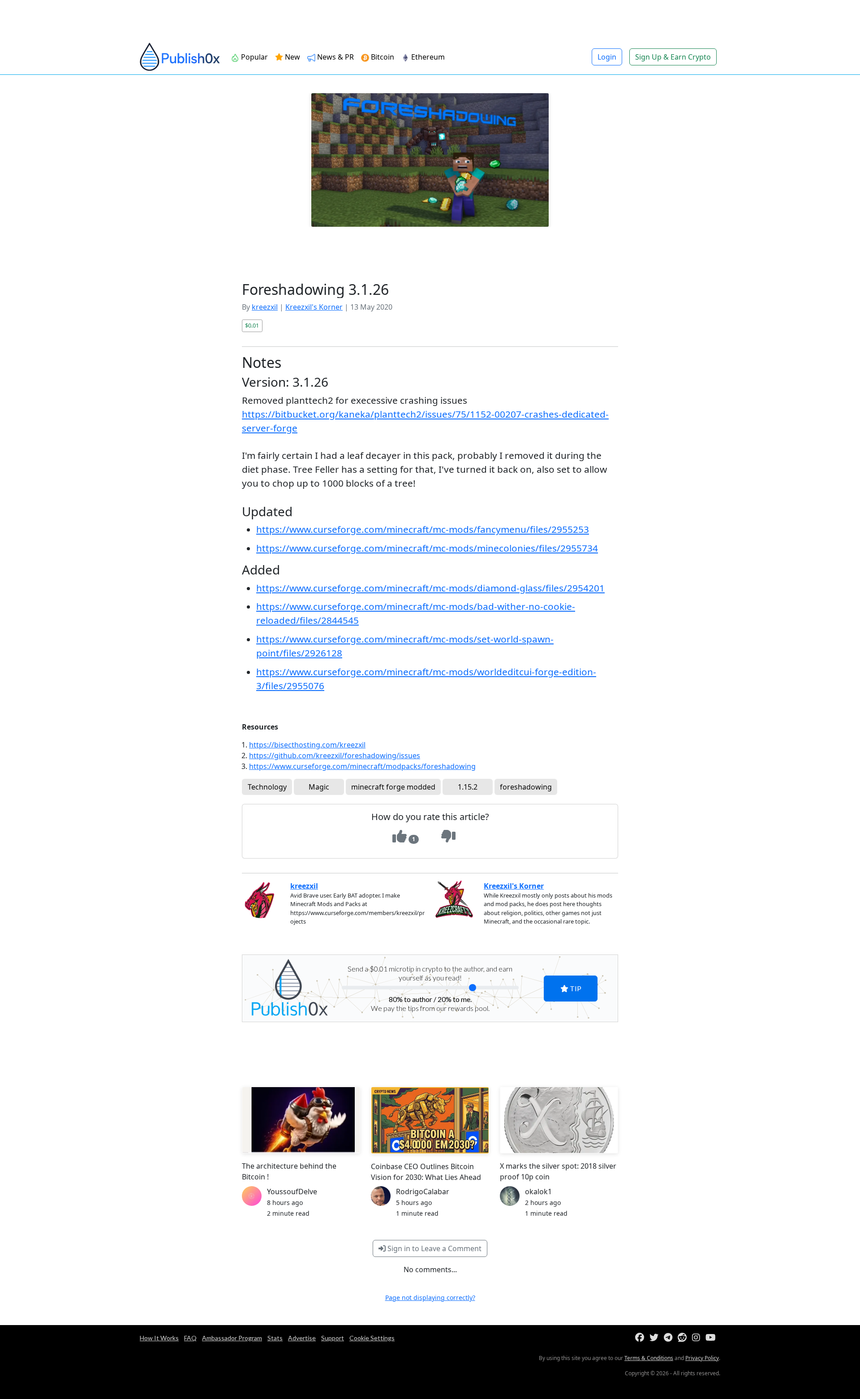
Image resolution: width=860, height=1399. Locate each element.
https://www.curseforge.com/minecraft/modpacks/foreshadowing (362, 766)
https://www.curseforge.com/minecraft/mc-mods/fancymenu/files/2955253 (422, 529)
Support (332, 1338)
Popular (253, 57)
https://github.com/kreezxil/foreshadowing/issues (334, 755)
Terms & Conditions (648, 1358)
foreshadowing (526, 787)
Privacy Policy (702, 1358)
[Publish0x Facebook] (641, 1337)
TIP (574, 988)
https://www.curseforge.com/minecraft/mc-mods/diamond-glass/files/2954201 (430, 588)
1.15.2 (467, 787)
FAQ (190, 1338)
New (291, 57)
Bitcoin (381, 57)
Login (607, 57)
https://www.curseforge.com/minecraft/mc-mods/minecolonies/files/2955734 (427, 548)
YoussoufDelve (292, 1191)
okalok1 (538, 1191)
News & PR (334, 57)
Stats (275, 1338)
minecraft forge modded (393, 787)
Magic (319, 787)
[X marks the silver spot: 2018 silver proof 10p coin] (559, 1120)
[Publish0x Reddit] (684, 1337)
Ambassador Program (232, 1338)
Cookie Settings (372, 1338)
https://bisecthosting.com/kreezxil (307, 745)
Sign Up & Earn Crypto (673, 57)
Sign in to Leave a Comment (434, 1248)
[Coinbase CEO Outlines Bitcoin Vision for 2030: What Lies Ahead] (430, 1120)
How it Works (159, 1338)
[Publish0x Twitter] (656, 1337)
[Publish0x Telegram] (670, 1337)
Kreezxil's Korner (314, 307)
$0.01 (252, 325)
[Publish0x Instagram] (698, 1337)
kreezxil (265, 307)
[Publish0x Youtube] (712, 1337)
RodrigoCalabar (422, 1191)
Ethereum (427, 57)
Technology (267, 787)
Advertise (302, 1338)
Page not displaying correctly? (430, 1297)
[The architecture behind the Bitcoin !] (301, 1120)
